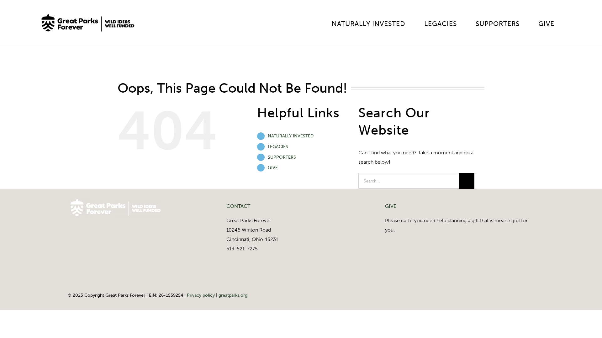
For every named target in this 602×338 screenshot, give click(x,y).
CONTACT (238, 206)
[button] (575, 23)
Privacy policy (201, 295)
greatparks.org (233, 295)
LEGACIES (278, 146)
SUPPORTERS (282, 157)
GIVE (273, 167)
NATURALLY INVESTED (291, 136)
